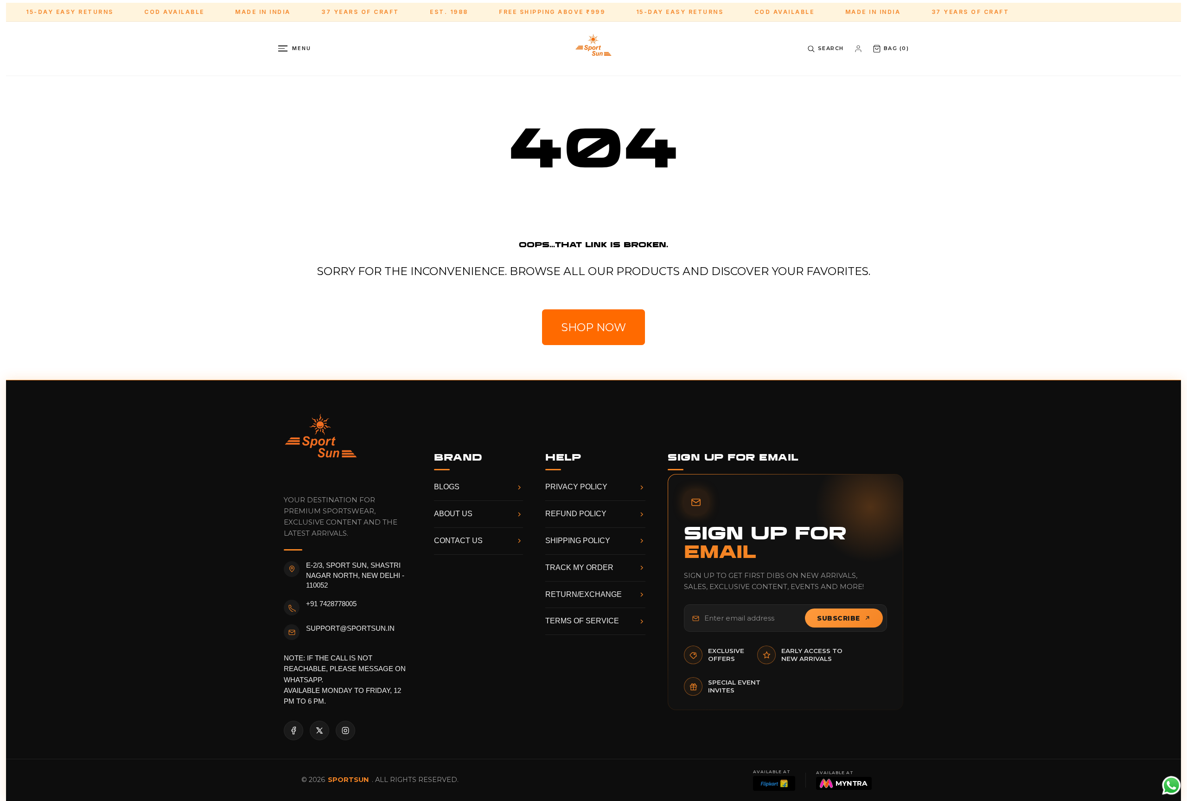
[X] (319, 730)
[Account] (858, 49)
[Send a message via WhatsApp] (1171, 785)
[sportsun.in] (593, 48)
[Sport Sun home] (321, 443)
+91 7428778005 (331, 604)
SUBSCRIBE (838, 618)
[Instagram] (345, 730)
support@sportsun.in (350, 628)
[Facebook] (293, 730)
